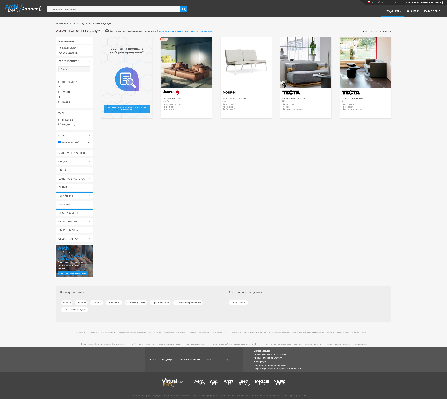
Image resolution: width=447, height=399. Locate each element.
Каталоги (412, 11)
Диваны (67, 303)
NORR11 (67, 92)
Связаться (246, 43)
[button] (74, 61)
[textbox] (114, 9)
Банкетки (81, 303)
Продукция (391, 11)
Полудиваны (114, 303)
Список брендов (262, 351)
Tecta (66, 102)
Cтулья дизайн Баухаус (74, 310)
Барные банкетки (160, 303)
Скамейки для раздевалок (188, 303)
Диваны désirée (238, 303)
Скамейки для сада (135, 303)
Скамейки (97, 303)
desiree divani (70, 82)
